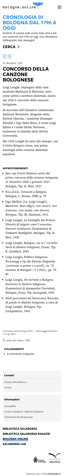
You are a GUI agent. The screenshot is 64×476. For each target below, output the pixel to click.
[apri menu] (59, 7)
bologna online (15, 439)
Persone (8, 387)
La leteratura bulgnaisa (20, 354)
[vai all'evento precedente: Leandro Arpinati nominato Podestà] (4, 56)
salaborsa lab (14, 444)
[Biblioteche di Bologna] (55, 458)
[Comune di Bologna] (39, 460)
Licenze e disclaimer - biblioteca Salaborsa (23, 411)
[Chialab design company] (43, 471)
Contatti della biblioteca (15, 382)
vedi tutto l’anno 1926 (18, 340)
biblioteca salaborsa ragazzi (26, 434)
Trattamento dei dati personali (18, 416)
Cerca (9, 47)
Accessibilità (10, 406)
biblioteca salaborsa (20, 429)
